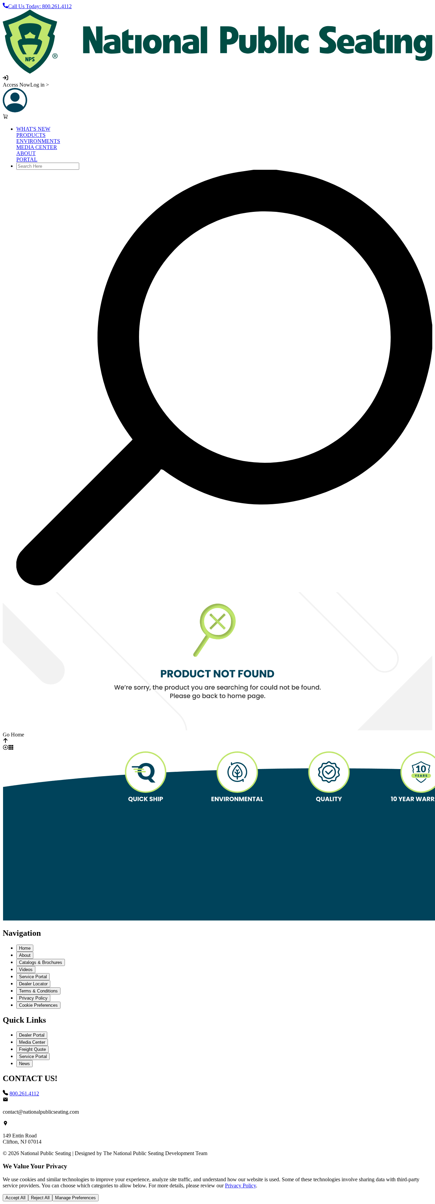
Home (25, 948)
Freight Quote (32, 1049)
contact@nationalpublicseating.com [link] (41, 1112)
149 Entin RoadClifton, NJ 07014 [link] (22, 1139)
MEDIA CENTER (36, 147)
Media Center (32, 1042)
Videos (26, 969)
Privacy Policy (33, 998)
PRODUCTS (31, 135)
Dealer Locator (33, 983)
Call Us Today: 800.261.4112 (40, 6)
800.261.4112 (24, 1093)
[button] (217, 42)
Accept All (15, 1197)
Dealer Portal (32, 1035)
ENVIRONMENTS (38, 141)
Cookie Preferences (38, 1005)
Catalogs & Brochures (40, 962)
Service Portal (33, 976)
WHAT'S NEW (33, 129)
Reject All (40, 1197)
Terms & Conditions (38, 990)
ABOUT (26, 153)
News (24, 1063)
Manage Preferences (75, 1197)
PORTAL (26, 159)
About (25, 955)
